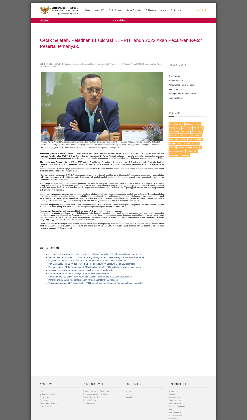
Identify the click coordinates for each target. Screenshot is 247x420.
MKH (171, 136)
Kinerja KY (179, 136)
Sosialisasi (185, 132)
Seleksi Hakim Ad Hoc (178, 140)
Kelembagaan (175, 76)
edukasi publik (191, 151)
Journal (129, 394)
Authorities (44, 400)
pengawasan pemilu (194, 147)
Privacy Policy (45, 406)
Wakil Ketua (198, 128)
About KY (99, 10)
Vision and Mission (47, 394)
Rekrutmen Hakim (177, 89)
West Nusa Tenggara (177, 406)
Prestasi (187, 143)
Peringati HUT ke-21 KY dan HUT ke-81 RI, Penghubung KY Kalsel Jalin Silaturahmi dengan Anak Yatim (95, 254)
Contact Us (176, 10)
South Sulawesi (175, 403)
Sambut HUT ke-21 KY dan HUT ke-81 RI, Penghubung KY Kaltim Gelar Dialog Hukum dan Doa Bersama (96, 257)
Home (87, 10)
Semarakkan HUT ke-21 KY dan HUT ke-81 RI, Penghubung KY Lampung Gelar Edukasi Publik (91, 264)
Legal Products (134, 10)
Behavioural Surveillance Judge (95, 394)
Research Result (89, 400)
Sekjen (199, 136)
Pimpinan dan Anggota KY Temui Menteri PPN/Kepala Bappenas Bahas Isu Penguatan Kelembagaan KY (95, 283)
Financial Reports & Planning (94, 397)
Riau (170, 409)
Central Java (173, 391)
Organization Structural (49, 403)
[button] (44, 20)
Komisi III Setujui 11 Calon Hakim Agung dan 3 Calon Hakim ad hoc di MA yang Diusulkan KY (90, 277)
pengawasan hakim (177, 151)
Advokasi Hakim (176, 98)
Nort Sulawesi (174, 418)
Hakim (199, 132)
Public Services (115, 10)
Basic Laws (44, 397)
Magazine (130, 391)
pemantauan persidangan (179, 155)
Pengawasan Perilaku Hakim (181, 85)
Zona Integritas (88, 403)
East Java (172, 394)
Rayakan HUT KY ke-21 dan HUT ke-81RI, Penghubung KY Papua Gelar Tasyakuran (87, 261)
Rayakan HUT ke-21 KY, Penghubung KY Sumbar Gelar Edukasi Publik (80, 270)
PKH (190, 140)
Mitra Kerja (198, 140)
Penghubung (174, 132)
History (42, 391)
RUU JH (172, 147)
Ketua (171, 128)
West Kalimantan (175, 415)
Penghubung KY (176, 81)
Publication (151, 10)
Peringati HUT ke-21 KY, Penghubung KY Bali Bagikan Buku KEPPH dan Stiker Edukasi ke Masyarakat (94, 267)
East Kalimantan (175, 400)
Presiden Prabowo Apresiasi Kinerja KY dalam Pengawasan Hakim (78, 273)
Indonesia (189, 124)
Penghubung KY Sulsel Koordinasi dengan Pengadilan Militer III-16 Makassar (83, 280)
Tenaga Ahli (189, 136)
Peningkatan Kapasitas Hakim (182, 94)
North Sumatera (175, 397)
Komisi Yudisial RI (176, 124)
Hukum (198, 124)
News (163, 10)
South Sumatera (175, 412)
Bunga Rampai (131, 397)
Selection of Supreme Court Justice (96, 391)
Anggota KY (187, 128)
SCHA (178, 128)
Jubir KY (181, 147)
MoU (193, 132)
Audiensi (195, 143)
